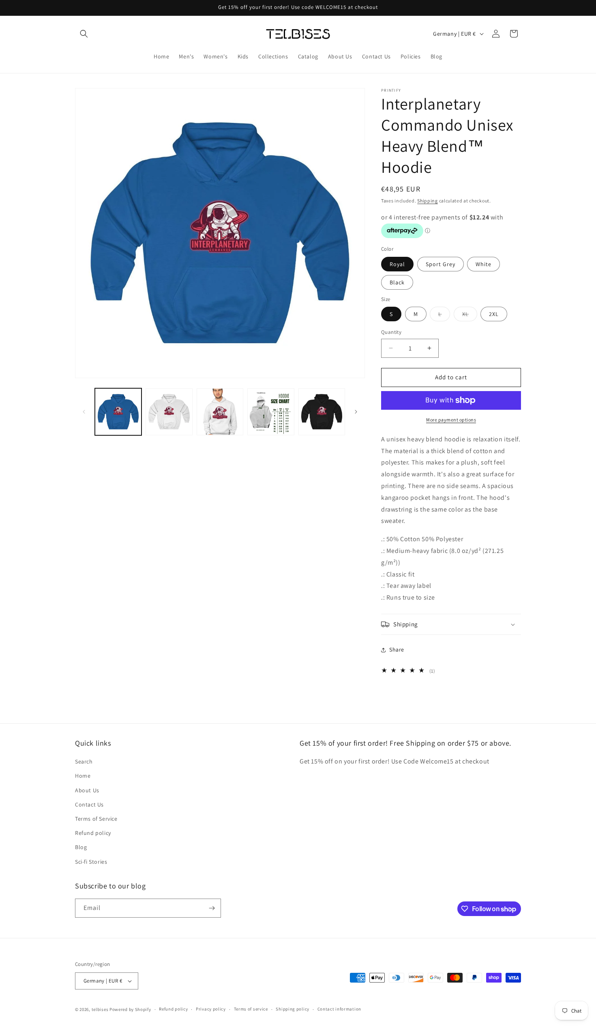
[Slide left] (84, 412)
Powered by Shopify (130, 1009)
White (483, 264)
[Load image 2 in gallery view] (169, 411)
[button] (84, 34)
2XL (494, 314)
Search (84, 761)
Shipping (427, 201)
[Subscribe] (212, 908)
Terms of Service (96, 818)
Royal (397, 264)
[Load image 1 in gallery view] (118, 411)
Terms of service (251, 1009)
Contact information (339, 1009)
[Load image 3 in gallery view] (220, 411)
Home (82, 775)
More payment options (451, 420)
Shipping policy (292, 1009)
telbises (100, 1009)
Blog (81, 847)
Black (397, 282)
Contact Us (89, 804)
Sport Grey (440, 264)
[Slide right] (356, 412)
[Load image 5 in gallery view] (321, 411)
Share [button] (396, 649)
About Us (87, 790)
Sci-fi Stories (91, 861)
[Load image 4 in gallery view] (270, 411)
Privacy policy (211, 1009)
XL (469, 315)
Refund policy (93, 833)
